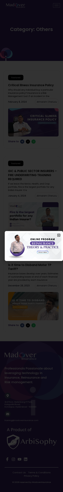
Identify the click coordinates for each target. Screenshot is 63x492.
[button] (59, 235)
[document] (31, 246)
